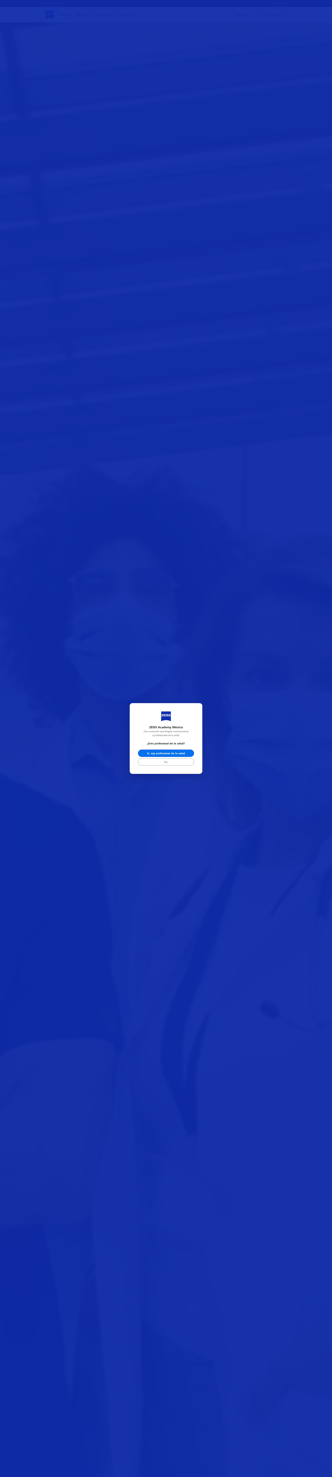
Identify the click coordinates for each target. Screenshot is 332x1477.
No (166, 762)
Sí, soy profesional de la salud (166, 753)
